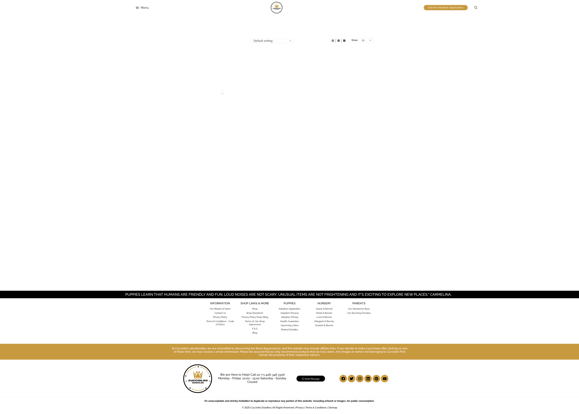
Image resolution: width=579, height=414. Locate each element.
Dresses (211, 82)
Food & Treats (211, 148)
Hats (210, 91)
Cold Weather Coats (217, 72)
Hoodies (211, 96)
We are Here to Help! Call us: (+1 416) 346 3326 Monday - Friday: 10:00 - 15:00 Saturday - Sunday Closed (252, 378)
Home (209, 21)
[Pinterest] (376, 378)
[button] (142, 7)
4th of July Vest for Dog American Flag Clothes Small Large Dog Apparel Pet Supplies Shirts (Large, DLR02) (361, 168)
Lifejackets (213, 101)
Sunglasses (213, 125)
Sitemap (332, 407)
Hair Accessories (215, 87)
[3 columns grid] (338, 41)
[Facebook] (343, 378)
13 (319, 282)
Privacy (300, 407)
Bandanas (212, 62)
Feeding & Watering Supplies (217, 139)
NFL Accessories (215, 111)
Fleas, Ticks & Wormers (215, 143)
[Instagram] (360, 378)
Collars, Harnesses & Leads (217, 135)
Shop (221, 21)
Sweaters (212, 130)
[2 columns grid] (332, 41)
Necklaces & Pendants (218, 106)
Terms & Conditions (315, 407)
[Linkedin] (368, 378)
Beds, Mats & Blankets (215, 49)
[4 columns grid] (344, 41)
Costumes (212, 77)
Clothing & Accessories (244, 21)
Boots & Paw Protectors (219, 67)
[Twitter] (351, 378)
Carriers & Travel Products (216, 54)
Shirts (210, 120)
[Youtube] (384, 378)
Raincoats (212, 116)
